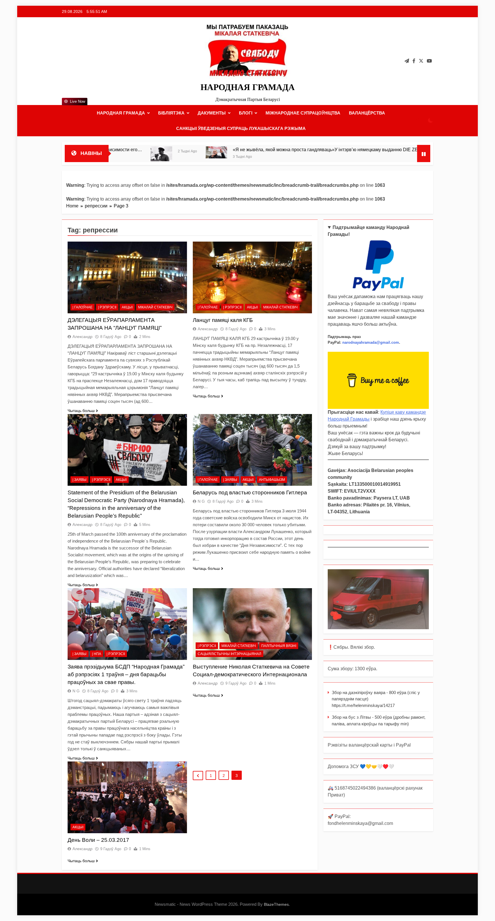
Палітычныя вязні (278, 646)
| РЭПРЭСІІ (107, 307)
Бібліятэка (171, 112)
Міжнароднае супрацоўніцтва (303, 112)
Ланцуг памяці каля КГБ (223, 320)
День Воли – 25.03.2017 (98, 840)
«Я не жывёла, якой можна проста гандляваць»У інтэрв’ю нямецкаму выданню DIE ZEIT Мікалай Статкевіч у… (289, 149)
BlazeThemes (276, 904)
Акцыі (127, 307)
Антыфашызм (272, 480)
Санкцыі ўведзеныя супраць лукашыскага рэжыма (241, 128)
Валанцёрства (367, 112)
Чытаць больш (81, 410)
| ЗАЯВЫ (79, 480)
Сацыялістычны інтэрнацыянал (229, 654)
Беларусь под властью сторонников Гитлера (250, 492)
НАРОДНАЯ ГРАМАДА (248, 87)
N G (201, 501)
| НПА (96, 654)
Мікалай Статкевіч (155, 307)
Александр (82, 336)
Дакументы (212, 112)
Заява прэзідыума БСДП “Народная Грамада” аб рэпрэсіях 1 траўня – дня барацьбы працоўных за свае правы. (126, 674)
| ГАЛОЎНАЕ (82, 307)
